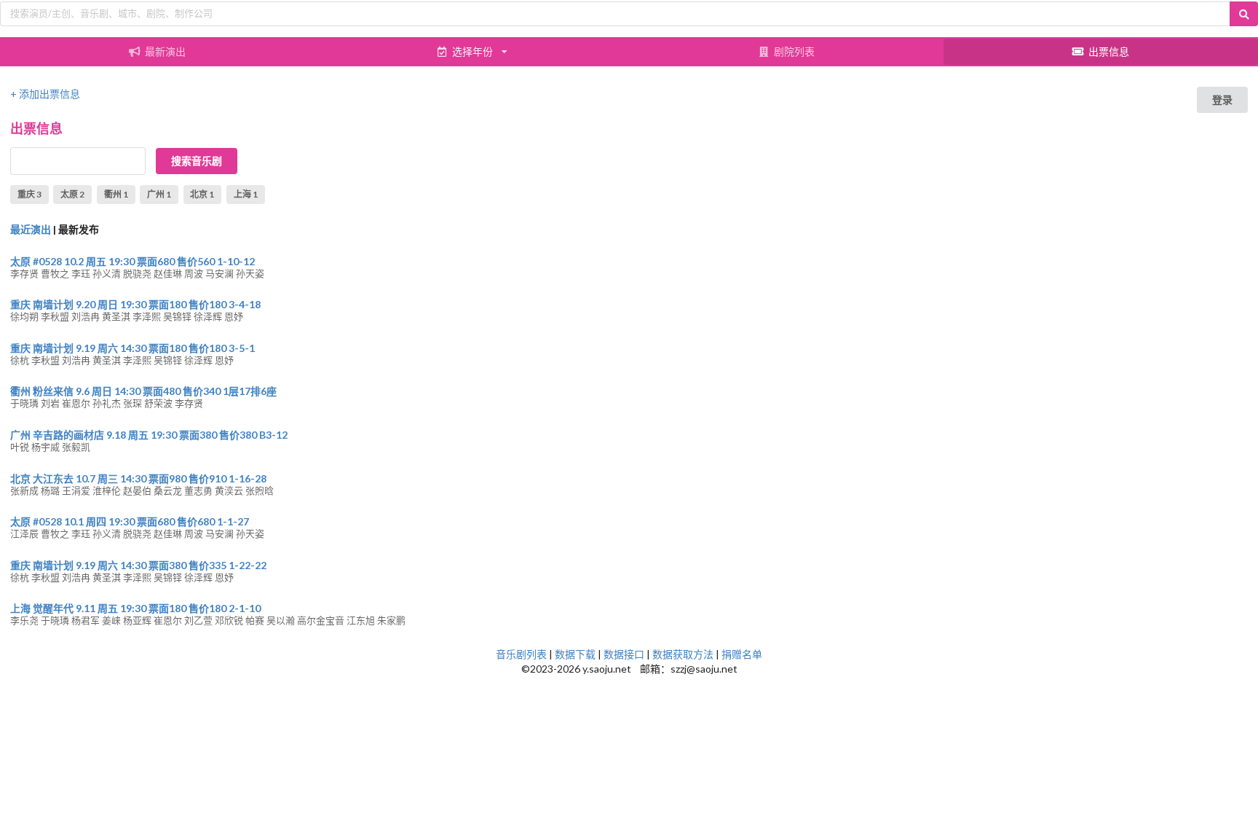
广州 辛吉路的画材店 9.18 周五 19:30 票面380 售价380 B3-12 (149, 434)
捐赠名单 (741, 654)
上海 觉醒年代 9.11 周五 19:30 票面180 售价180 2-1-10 (135, 608)
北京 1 (202, 194)
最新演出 (165, 51)
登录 (1222, 99)
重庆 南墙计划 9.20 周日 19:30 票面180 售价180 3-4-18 (135, 304)
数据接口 (624, 654)
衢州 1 (116, 194)
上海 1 (246, 194)
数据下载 (575, 654)
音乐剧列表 (521, 654)
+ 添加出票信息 (45, 93)
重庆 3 (29, 194)
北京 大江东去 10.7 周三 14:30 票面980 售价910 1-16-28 (138, 478)
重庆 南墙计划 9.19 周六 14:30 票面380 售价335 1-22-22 (138, 565)
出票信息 (1108, 51)
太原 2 (72, 194)
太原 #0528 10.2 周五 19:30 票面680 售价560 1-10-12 (132, 261)
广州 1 (159, 194)
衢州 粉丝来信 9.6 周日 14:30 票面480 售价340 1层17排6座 (143, 391)
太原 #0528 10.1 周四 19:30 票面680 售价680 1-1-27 (129, 521)
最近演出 (30, 229)
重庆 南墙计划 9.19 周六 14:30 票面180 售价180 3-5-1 (132, 348)
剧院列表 (794, 51)
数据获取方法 (682, 654)
